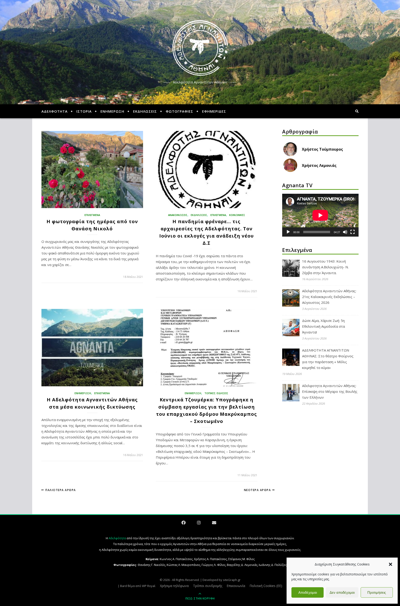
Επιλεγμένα (92, 215)
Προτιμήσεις (376, 592)
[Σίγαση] (345, 232)
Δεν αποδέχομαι (342, 592)
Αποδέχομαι (307, 592)
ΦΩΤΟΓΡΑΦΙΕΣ (179, 111)
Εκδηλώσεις (199, 215)
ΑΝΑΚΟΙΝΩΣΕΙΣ (178, 215)
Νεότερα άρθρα (258, 490)
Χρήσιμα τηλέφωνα (174, 586)
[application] (320, 215)
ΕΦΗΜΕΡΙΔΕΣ (214, 111)
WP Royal (148, 586)
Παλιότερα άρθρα (60, 490)
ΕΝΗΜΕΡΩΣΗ (112, 111)
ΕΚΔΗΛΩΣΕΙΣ (145, 111)
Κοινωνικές (237, 215)
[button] (390, 564)
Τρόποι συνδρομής (207, 586)
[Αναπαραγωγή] (288, 232)
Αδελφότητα (117, 538)
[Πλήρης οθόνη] (352, 232)
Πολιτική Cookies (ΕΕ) (266, 586)
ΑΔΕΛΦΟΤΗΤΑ (54, 111)
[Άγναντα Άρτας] (200, 48)
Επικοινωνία (236, 586)
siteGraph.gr (232, 580)
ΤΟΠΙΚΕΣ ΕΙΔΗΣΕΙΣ (216, 393)
